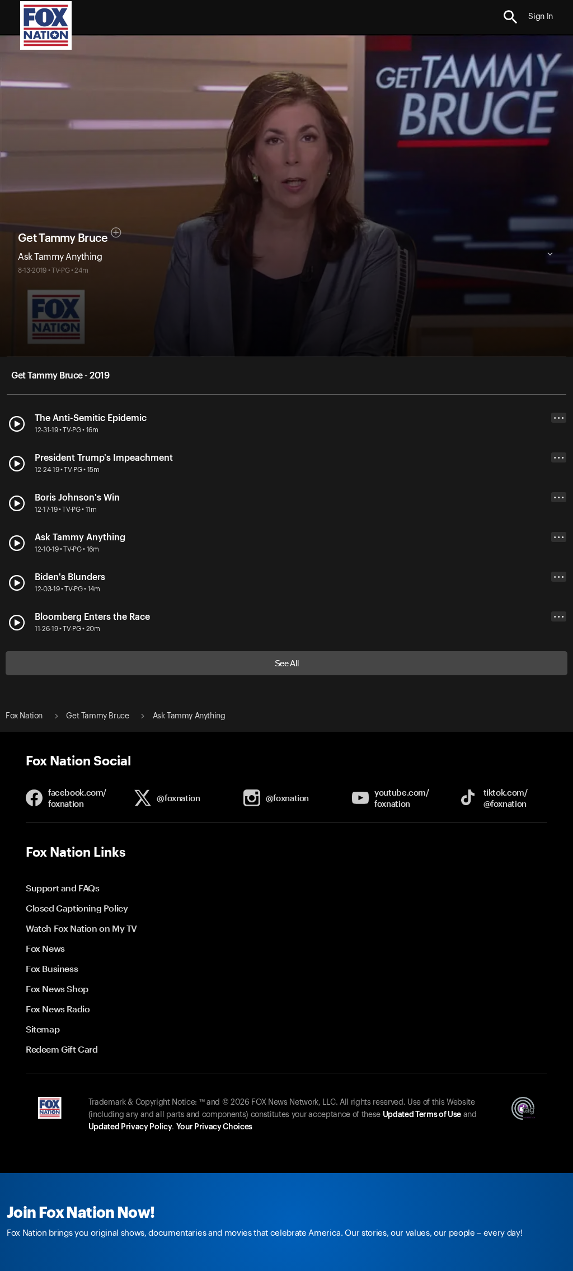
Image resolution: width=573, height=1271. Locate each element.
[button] (510, 17)
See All (287, 663)
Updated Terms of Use (422, 1115)
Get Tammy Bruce (63, 238)
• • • (559, 418)
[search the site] (510, 17)
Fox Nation (24, 716)
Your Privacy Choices (214, 1127)
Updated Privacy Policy (130, 1127)
